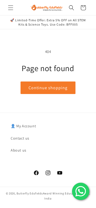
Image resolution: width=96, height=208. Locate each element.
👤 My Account (23, 126)
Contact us (20, 138)
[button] (11, 8)
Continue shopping (48, 88)
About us (18, 150)
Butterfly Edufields (30, 193)
